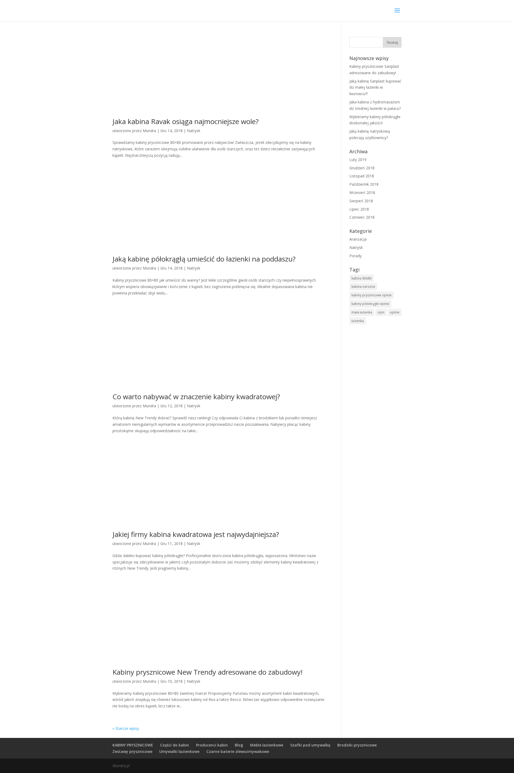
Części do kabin (174, 745)
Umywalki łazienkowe (179, 751)
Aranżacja (357, 239)
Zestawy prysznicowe (132, 751)
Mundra (149, 130)
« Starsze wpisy (125, 728)
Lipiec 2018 (359, 209)
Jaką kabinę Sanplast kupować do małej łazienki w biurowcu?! (375, 87)
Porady (355, 255)
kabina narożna (363, 286)
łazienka (358, 321)
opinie (394, 312)
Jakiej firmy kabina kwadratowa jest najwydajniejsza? (195, 534)
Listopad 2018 (361, 175)
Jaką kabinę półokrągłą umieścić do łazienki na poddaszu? (204, 259)
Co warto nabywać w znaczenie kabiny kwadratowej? (196, 396)
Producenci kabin (212, 745)
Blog (239, 745)
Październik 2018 (364, 184)
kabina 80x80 (362, 278)
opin (380, 312)
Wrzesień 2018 (362, 192)
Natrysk (193, 130)
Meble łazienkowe (266, 745)
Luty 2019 (357, 159)
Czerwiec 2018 (362, 217)
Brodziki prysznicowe (357, 745)
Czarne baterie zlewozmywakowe (237, 751)
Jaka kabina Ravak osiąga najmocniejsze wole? (185, 121)
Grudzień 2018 (362, 167)
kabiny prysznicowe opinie (372, 295)
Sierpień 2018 (361, 200)
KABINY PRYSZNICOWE (132, 745)
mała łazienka (362, 312)
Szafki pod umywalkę (310, 745)
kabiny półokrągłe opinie (370, 303)
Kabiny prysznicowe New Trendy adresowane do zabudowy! (207, 672)
